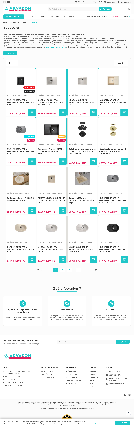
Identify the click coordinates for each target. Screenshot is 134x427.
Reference (94, 377)
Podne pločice (71, 374)
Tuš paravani (71, 371)
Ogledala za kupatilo (74, 380)
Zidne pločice (71, 377)
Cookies (98, 424)
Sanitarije (55, 17)
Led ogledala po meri (72, 17)
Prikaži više (10, 53)
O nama (93, 371)
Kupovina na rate (47, 377)
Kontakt (93, 374)
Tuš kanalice (71, 383)
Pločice (44, 17)
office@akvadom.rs (116, 384)
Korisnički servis (47, 374)
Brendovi (93, 380)
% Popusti (116, 16)
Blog (91, 383)
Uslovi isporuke (47, 371)
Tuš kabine (32, 17)
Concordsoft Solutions (74, 408)
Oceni (92, 386)
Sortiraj (119, 63)
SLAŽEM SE (122, 423)
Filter (10, 63)
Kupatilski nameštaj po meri (96, 17)
